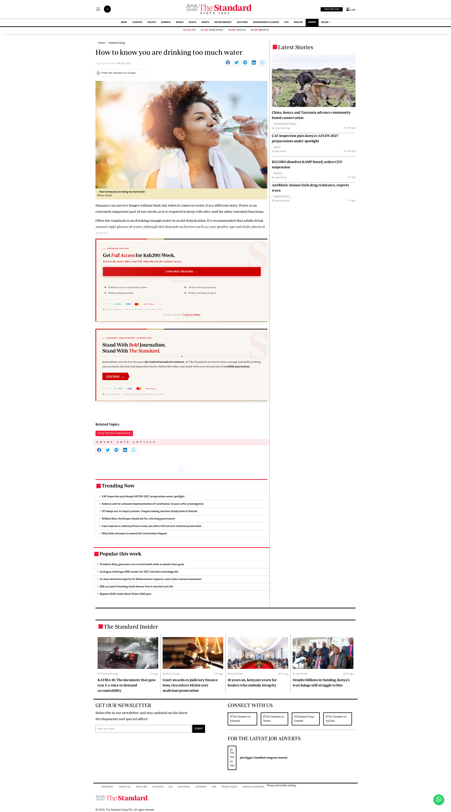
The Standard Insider (131, 626)
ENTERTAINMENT (223, 22)
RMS (214, 787)
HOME (124, 22)
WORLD (179, 22)
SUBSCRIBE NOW (331, 9)
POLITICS (151, 22)
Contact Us (124, 787)
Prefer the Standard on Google (118, 72)
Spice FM (238, 30)
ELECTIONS (242, 22)
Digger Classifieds (255, 757)
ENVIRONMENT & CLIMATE (266, 22)
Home (101, 43)
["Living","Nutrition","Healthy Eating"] (114, 433)
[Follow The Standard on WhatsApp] (438, 799)
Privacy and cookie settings (281, 785)
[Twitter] (276, 718)
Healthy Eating (117, 43)
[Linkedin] (307, 718)
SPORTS (205, 22)
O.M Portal (184, 787)
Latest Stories (295, 47)
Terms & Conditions (253, 787)
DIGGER (325, 22)
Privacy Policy (229, 787)
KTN (286, 22)
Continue (115, 376)
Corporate (107, 787)
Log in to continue (191, 314)
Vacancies (157, 787)
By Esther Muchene (106, 63)
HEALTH (192, 22)
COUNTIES (137, 22)
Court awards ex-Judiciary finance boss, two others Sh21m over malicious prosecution (190, 685)
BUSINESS (166, 22)
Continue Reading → (182, 271)
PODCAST (298, 22)
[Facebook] (244, 718)
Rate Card (141, 787)
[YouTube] (339, 718)
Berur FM (261, 30)
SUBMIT (198, 728)
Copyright (201, 787)
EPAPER (312, 22)
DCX (171, 787)
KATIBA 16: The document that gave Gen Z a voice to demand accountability (127, 685)
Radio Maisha (213, 30)
